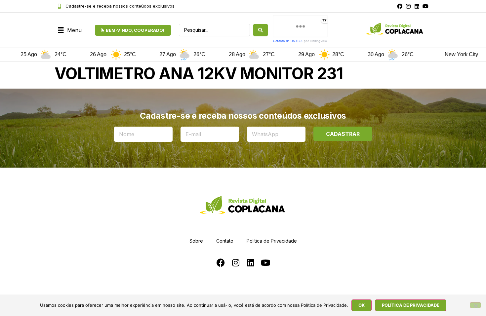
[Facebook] (399, 6)
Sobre (196, 241)
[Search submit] (260, 30)
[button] (70, 30)
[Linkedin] (417, 6)
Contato (224, 241)
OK (361, 305)
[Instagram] (408, 6)
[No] (475, 305)
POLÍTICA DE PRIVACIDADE (410, 305)
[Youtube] (425, 6)
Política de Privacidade (272, 241)
